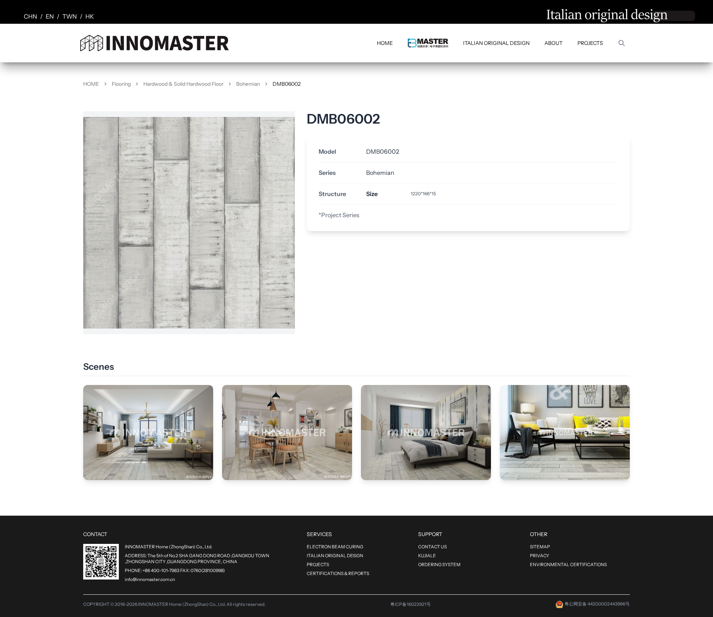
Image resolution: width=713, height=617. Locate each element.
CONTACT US (432, 546)
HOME (385, 43)
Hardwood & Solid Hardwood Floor (183, 84)
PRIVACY (539, 555)
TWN (69, 16)
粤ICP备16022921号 (410, 604)
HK (89, 16)
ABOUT (553, 43)
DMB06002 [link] (287, 84)
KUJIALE (427, 555)
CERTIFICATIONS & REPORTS (338, 573)
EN (50, 16)
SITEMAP (540, 546)
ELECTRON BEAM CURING (335, 546)
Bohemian (248, 84)
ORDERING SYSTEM (439, 564)
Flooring (121, 84)
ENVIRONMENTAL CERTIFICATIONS (568, 564)
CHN (30, 16)
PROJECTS (590, 43)
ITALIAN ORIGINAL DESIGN (496, 43)
